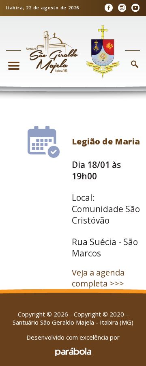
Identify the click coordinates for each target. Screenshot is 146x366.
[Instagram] (122, 8)
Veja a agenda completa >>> (98, 278)
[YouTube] (135, 8)
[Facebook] (108, 8)
